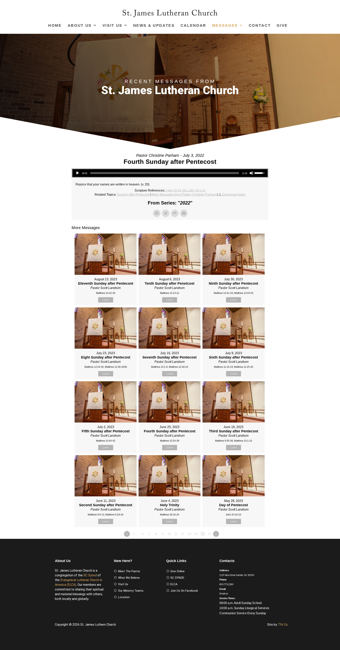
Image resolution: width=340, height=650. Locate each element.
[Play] (77, 173)
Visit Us (112, 25)
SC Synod (90, 575)
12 (182, 533)
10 (169, 533)
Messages (225, 25)
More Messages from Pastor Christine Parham (184, 194)
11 (176, 533)
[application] (170, 173)
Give (282, 25)
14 (196, 533)
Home (55, 25)
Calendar (193, 25)
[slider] (164, 173)
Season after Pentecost (133, 194)
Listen (105, 299)
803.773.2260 (226, 584)
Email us (223, 593)
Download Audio (233, 194)
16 (209, 533)
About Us (80, 25)
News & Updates (154, 25)
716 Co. (283, 624)
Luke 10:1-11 (196, 190)
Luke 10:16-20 (176, 190)
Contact (260, 25)
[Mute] (251, 173)
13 (189, 533)
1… (135, 533)
